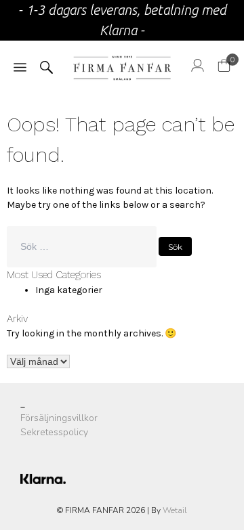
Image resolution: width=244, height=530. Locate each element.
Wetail (175, 510)
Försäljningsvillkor (59, 418)
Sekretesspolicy (54, 432)
